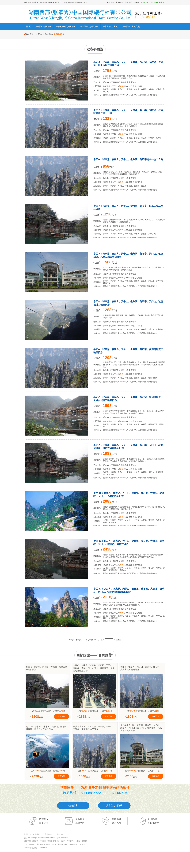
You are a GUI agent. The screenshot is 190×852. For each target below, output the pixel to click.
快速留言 (73, 805)
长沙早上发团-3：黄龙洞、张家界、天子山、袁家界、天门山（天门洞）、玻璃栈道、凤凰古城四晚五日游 (141, 728)
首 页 (26, 834)
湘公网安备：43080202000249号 (71, 844)
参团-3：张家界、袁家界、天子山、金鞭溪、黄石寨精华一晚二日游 (128, 159)
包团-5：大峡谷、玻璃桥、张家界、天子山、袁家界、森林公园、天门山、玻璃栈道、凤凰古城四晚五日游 (94, 668)
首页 (38, 34)
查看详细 (61, 716)
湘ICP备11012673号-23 (46, 844)
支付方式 (128, 2)
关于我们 (110, 2)
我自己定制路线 (114, 805)
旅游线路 (47, 34)
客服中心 (119, 2)
